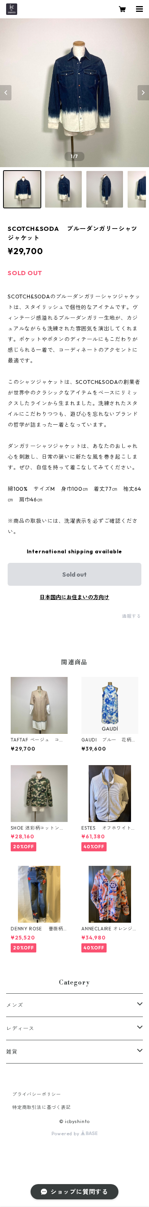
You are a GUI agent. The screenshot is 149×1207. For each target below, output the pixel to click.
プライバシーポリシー (36, 1094)
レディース (20, 1028)
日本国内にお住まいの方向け (74, 597)
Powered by (66, 1133)
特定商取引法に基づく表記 (41, 1107)
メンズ (14, 1005)
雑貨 (12, 1051)
